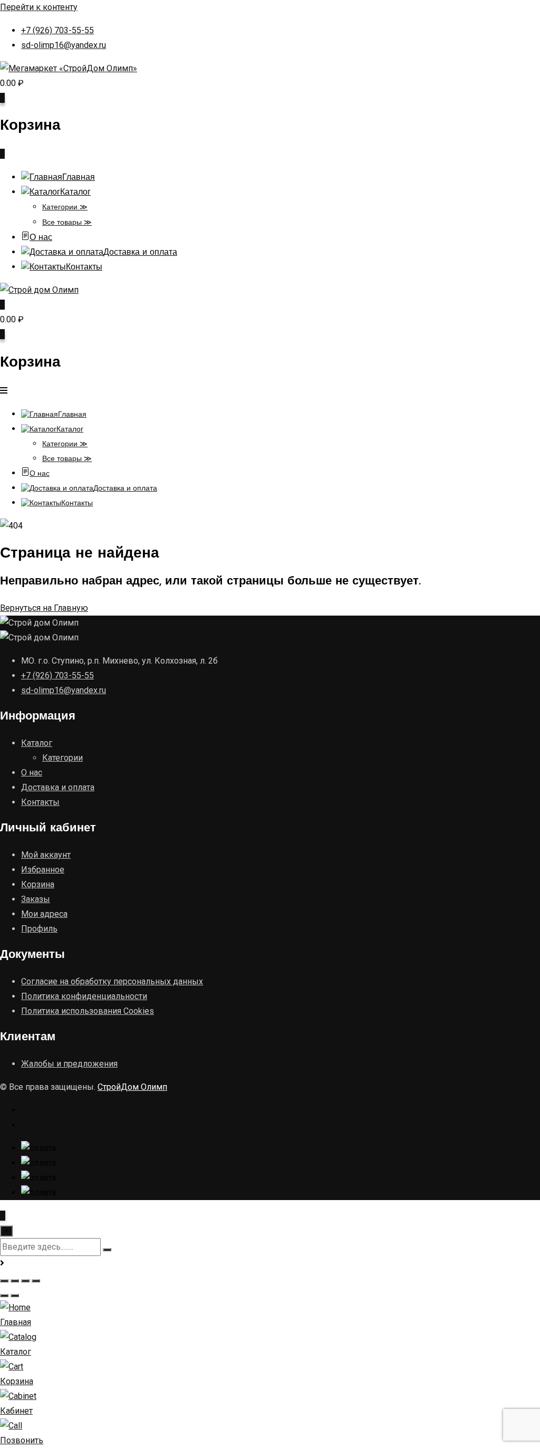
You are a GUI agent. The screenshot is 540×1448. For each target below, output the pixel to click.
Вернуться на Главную (44, 608)
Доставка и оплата (140, 252)
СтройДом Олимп (132, 1087)
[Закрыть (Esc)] (36, 1280)
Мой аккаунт (46, 855)
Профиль (39, 929)
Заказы (35, 899)
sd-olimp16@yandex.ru (63, 45)
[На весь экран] (15, 1280)
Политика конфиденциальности (84, 996)
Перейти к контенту (39, 7)
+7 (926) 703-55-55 (57, 30)
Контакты (84, 267)
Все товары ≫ (67, 223)
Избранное (42, 870)
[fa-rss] (24, 1110)
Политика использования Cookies (87, 1011)
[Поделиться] (25, 1280)
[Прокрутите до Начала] (2, 1216)
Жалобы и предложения (69, 1064)
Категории (62, 758)
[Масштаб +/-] (4, 1280)
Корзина (37, 884)
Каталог (75, 192)
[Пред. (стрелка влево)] (4, 1295)
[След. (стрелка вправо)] (15, 1295)
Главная (78, 178)
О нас (41, 238)
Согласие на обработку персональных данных (112, 981)
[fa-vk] (25, 1125)
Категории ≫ (65, 208)
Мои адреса (44, 914)
